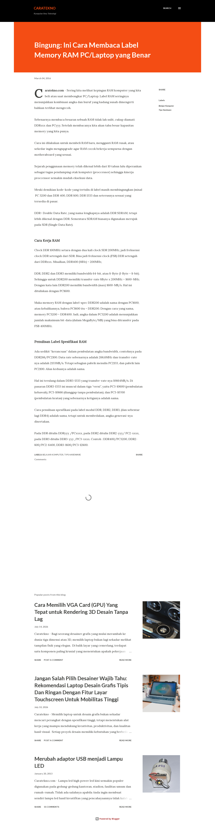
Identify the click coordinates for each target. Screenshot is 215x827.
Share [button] (162, 89)
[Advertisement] (83, 556)
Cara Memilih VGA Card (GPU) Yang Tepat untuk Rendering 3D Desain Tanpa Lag (81, 612)
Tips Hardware (165, 110)
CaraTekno (45, 8)
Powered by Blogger (109, 818)
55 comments (51, 807)
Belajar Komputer (166, 106)
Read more (125, 660)
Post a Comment (53, 660)
